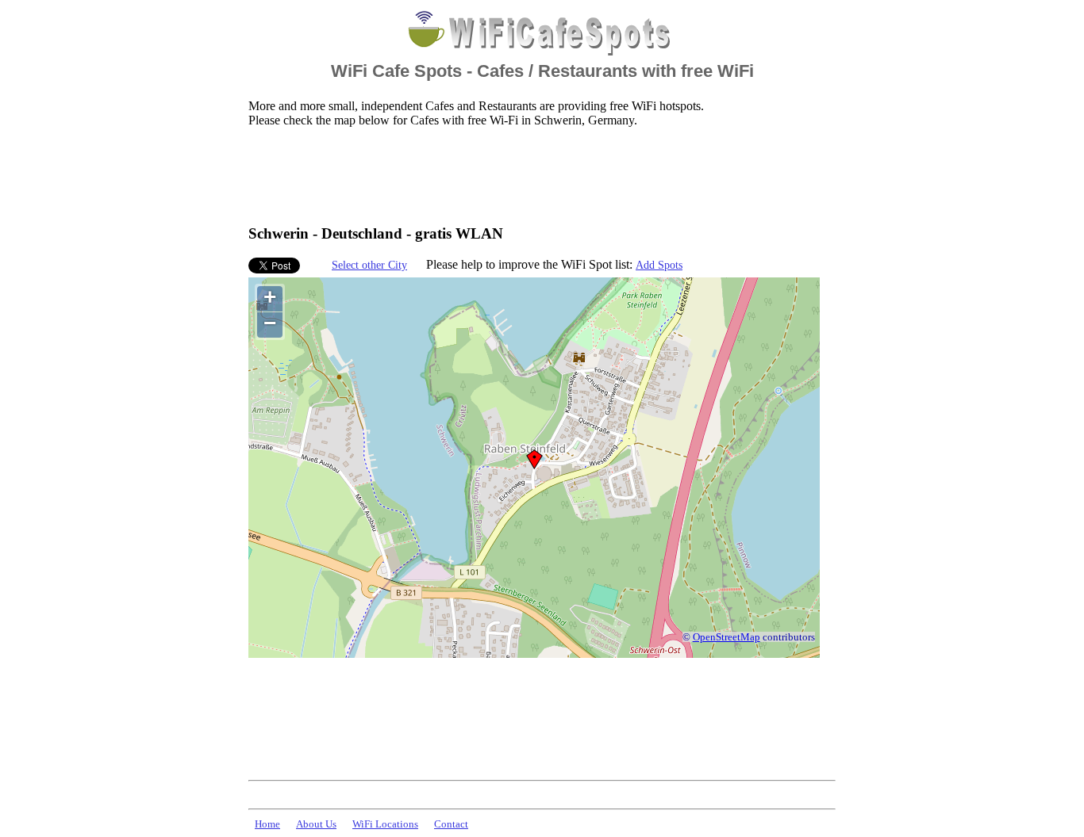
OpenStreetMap (726, 637)
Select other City (369, 264)
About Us (316, 824)
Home (267, 824)
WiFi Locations (385, 824)
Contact (451, 824)
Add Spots (659, 264)
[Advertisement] (537, 175)
